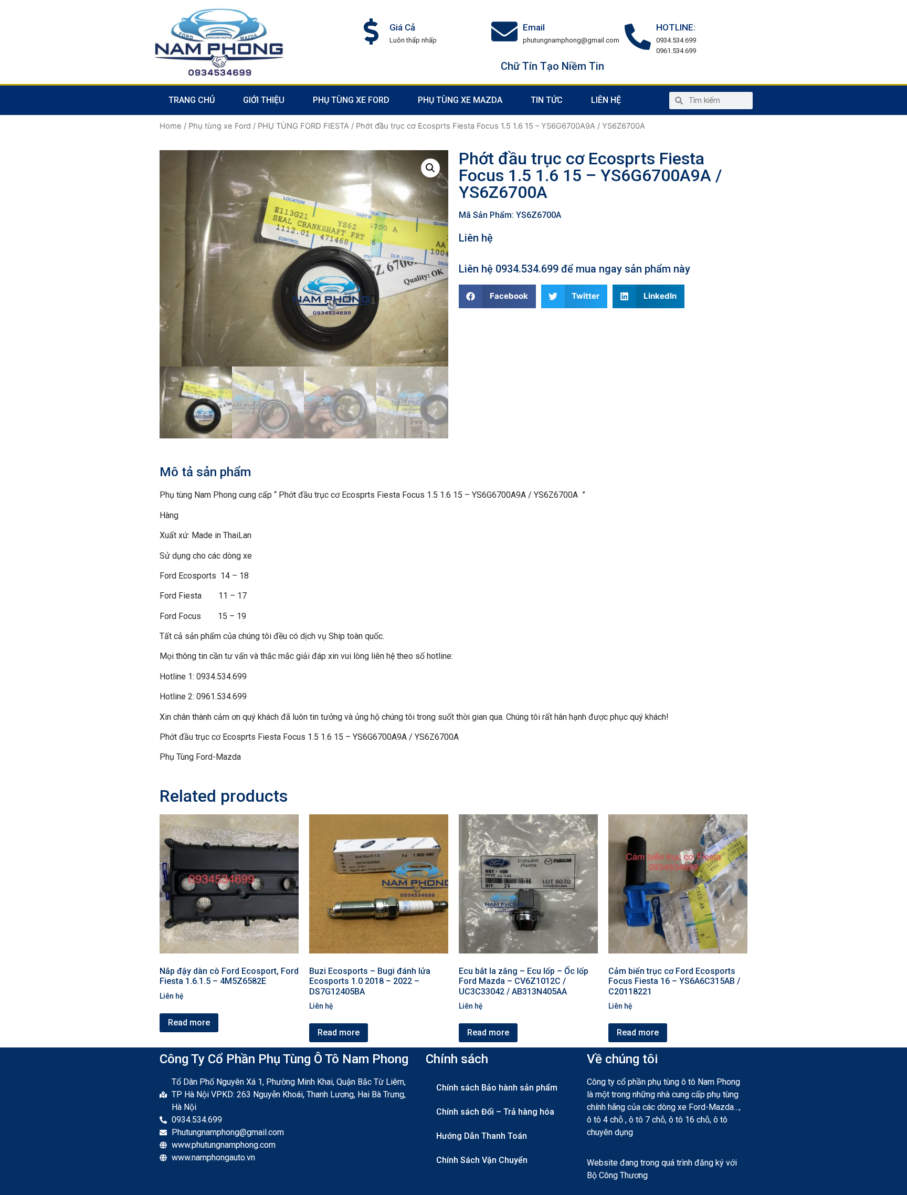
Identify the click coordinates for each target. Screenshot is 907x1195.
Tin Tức (547, 100)
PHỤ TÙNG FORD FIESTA (303, 126)
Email (534, 27)
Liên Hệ (606, 100)
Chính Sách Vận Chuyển (482, 1160)
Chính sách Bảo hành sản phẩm (496, 1088)
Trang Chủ (191, 100)
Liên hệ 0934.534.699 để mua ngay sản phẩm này (574, 269)
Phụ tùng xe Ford (351, 100)
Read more (189, 1023)
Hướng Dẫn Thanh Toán (481, 1136)
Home (171, 126)
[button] (497, 296)
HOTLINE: (675, 27)
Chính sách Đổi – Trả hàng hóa (495, 1112)
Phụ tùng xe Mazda (460, 100)
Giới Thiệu (263, 100)
